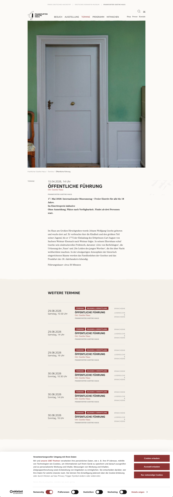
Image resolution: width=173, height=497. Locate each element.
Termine (85, 17)
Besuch (58, 17)
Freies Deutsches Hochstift (59, 4)
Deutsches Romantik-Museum (87, 4)
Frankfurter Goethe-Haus (114, 4)
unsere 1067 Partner (50, 461)
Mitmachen (113, 17)
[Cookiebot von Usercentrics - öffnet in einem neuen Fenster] (16, 492)
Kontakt (142, 17)
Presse (135, 17)
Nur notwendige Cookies (152, 475)
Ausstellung (72, 17)
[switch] (75, 492)
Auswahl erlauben (152, 466)
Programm (98, 17)
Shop (129, 17)
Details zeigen (137, 492)
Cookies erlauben (152, 458)
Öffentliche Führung (63, 172)
